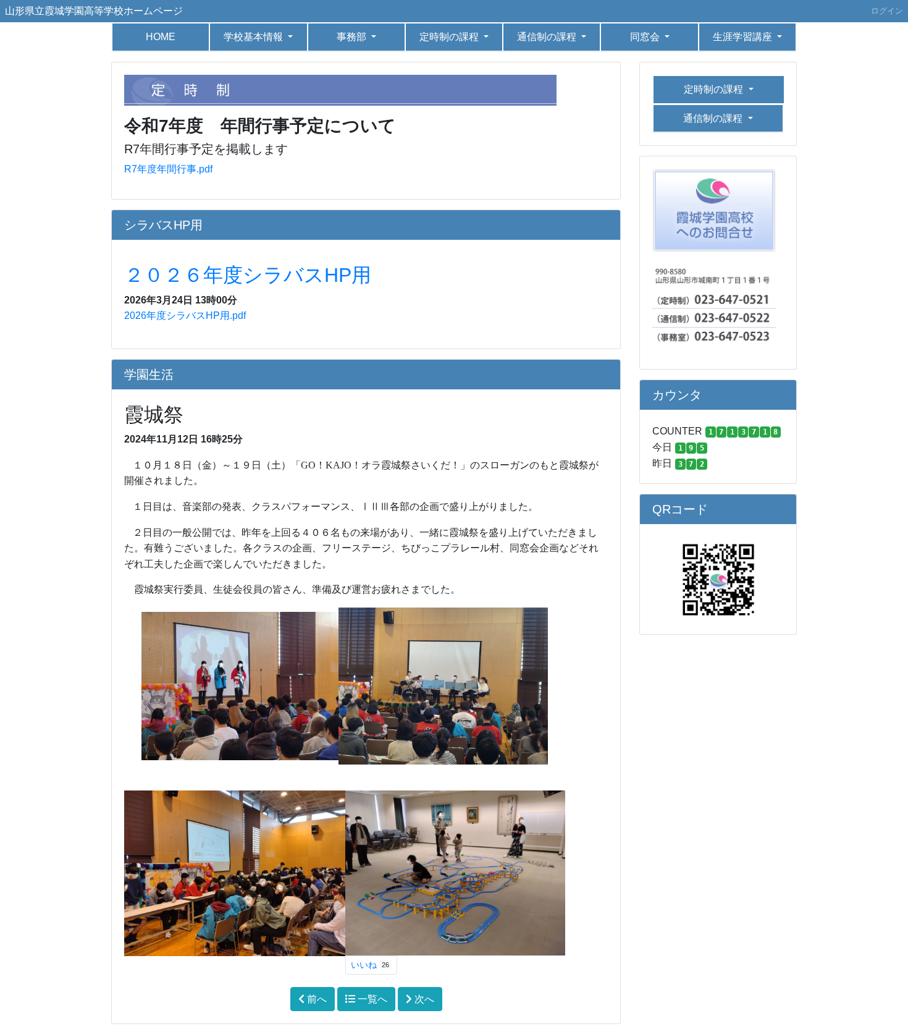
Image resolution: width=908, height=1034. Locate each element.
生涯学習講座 (744, 37)
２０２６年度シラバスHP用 (247, 275)
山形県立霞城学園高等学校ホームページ (94, 11)
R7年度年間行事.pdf (168, 169)
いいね (370, 965)
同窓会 (646, 37)
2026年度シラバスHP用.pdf (185, 315)
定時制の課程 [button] (450, 37)
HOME (160, 37)
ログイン (887, 10)
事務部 (353, 37)
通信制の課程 (548, 37)
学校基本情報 (254, 37)
